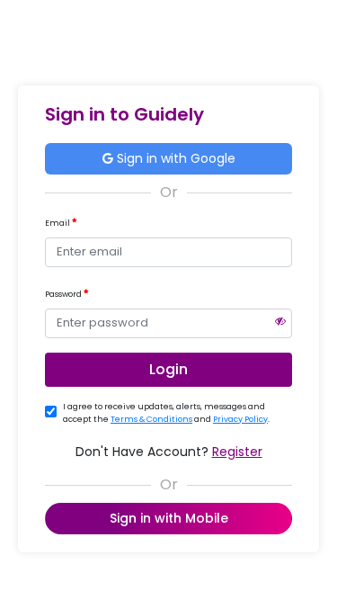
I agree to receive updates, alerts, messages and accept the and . (166, 413)
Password (64, 294)
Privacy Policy (240, 419)
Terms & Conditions (151, 419)
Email (58, 223)
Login (168, 369)
